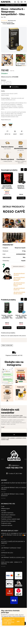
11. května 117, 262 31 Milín (15, 473)
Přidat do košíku (14, 87)
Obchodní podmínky (6, 517)
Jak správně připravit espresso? (19, 274)
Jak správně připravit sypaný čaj (19, 288)
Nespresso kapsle (20, 247)
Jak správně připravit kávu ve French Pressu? (19, 284)
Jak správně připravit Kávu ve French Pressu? (13, 488)
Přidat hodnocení (7, 345)
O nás (2, 506)
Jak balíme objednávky (7, 512)
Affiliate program (5, 508)
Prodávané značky (6, 523)
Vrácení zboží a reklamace (8, 515)
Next (25, 169)
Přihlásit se (14, 435)
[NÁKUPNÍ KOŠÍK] (21, 2)
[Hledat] (18, 2)
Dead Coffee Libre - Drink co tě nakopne (11, 563)
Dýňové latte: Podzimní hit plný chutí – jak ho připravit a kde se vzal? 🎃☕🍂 (13, 535)
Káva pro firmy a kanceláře (8, 521)
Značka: (8, 23)
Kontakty (3, 510)
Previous (22, 169)
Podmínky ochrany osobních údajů (10, 519)
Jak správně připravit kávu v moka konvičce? (19, 279)
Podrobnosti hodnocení (7, 22)
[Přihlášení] (15, 2)
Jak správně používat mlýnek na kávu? (19, 292)
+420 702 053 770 (14, 468)
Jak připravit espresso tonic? (11, 548)
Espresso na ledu (7, 552)
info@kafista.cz (15, 465)
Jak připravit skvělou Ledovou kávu (13, 557)
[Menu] (24, 2)
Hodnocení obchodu (6, 525)
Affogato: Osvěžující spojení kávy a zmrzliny (13, 542)
